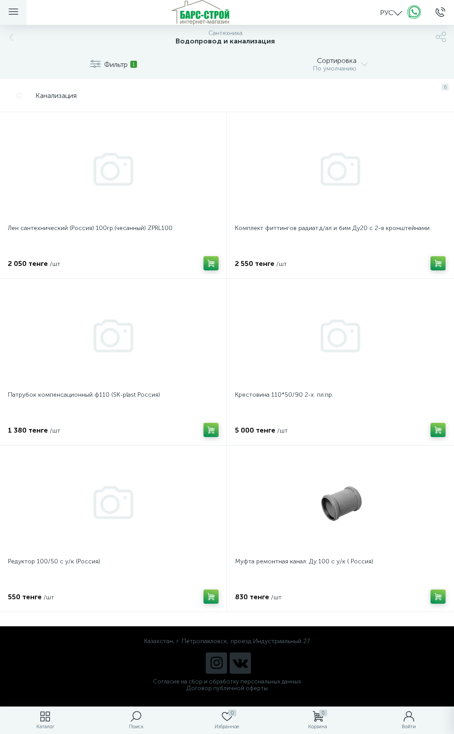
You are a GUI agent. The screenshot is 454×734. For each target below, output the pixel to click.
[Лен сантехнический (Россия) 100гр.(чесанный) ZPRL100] (113, 169)
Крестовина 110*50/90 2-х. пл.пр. (284, 394)
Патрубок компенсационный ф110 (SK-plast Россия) (84, 394)
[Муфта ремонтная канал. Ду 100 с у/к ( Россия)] (340, 502)
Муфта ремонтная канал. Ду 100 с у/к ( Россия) (304, 561)
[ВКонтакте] (240, 663)
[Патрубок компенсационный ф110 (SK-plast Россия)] (113, 336)
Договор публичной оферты (227, 688)
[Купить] (211, 263)
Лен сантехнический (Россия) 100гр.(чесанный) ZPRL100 (90, 228)
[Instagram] (216, 663)
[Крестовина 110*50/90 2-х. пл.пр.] (340, 336)
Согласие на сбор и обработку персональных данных (227, 681)
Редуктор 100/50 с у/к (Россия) (54, 561)
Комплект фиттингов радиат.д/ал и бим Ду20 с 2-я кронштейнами (332, 228)
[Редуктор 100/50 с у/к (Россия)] (113, 502)
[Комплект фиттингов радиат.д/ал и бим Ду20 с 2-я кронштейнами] (340, 169)
